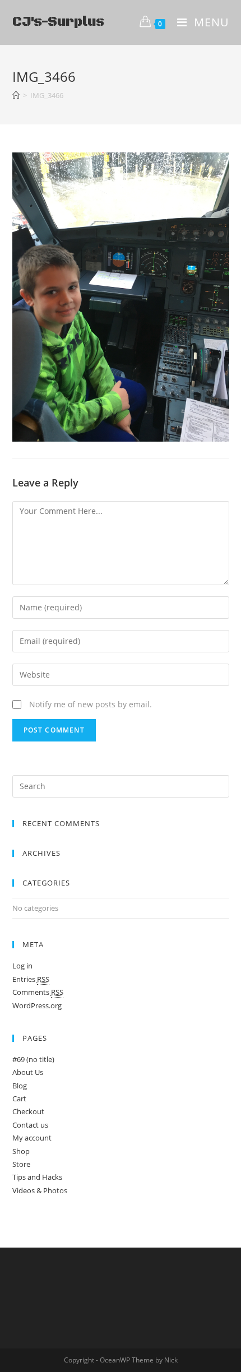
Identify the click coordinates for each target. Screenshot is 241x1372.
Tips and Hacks (37, 1177)
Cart (19, 1098)
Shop (21, 1151)
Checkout (28, 1111)
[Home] (16, 95)
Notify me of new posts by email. (90, 704)
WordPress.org (37, 1005)
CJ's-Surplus (58, 21)
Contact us (30, 1125)
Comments (37, 992)
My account (32, 1138)
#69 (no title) (33, 1059)
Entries (30, 979)
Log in (22, 966)
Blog (19, 1086)
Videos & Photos (39, 1190)
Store (21, 1164)
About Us (27, 1072)
